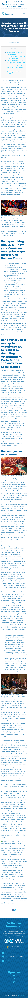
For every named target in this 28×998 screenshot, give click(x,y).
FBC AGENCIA (21, 995)
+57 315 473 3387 (12, 953)
